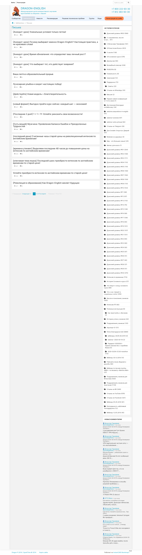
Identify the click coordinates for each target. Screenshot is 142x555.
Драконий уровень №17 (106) (117, 217)
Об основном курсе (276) (115, 57)
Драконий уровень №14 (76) (116, 205)
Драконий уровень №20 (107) (117, 230)
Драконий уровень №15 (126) (117, 209)
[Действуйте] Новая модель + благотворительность (39, 94)
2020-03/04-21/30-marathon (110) (116, 352)
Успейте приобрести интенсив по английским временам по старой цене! (50, 173)
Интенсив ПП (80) (112, 304)
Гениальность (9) (112, 74)
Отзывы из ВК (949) (113, 389)
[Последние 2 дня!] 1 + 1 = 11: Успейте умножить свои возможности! (48, 114)
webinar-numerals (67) (114, 118)
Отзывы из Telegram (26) (115, 126)
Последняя (42, 194)
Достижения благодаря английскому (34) (114, 106)
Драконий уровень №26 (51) (116, 256)
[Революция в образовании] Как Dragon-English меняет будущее (46, 183)
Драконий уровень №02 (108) (117, 154)
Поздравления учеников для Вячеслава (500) (115, 378)
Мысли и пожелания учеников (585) (116, 299)
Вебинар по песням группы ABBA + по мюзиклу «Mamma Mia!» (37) (116, 370)
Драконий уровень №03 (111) (117, 158)
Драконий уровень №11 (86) (116, 192)
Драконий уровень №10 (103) (117, 188)
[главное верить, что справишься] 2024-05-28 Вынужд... (116, 538)
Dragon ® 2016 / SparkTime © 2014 (24, 552)
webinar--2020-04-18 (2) (116, 340)
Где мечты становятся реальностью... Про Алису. (116, 512)
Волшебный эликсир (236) (115, 65)
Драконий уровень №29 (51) (116, 269)
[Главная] (12, 23)
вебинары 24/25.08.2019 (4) (117, 336)
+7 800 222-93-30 (121, 9)
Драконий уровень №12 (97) (116, 196)
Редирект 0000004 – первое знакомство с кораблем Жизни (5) (116, 346)
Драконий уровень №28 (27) (116, 264)
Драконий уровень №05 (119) (117, 166)
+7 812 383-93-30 (121, 12)
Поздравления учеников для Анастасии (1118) (115, 384)
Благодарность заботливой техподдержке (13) (115, 407)
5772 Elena (108, 498)
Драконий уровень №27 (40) (116, 260)
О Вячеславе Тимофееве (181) (117, 44)
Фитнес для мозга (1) (114, 145)
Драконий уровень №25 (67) (116, 252)
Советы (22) (111, 86)
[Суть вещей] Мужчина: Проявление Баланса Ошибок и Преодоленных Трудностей (49, 125)
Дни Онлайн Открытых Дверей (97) (116, 131)
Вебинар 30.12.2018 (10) (115, 357)
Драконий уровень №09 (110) (117, 183)
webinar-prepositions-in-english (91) (116, 112)
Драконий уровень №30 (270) (117, 273)
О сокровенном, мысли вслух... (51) (113, 39)
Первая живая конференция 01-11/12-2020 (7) (115, 100)
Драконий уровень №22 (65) (116, 239)
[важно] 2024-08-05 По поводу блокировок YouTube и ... (116, 427)
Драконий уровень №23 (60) (116, 243)
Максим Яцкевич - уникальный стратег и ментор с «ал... (115, 453)
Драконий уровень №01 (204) (117, 149)
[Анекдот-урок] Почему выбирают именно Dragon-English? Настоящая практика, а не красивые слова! (55, 43)
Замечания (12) (112, 78)
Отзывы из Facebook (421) (116, 398)
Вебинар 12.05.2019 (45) (115, 412)
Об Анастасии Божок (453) (116, 48)
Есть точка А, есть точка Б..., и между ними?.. (114, 525)
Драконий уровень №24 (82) (116, 247)
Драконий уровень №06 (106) (117, 171)
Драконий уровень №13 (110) (117, 200)
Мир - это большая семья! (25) (117, 141)
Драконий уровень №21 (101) (117, 235)
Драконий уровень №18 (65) (116, 222)
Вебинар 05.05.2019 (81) (115, 402)
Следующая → (26, 194)
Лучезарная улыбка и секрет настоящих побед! (37, 84)
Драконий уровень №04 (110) (117, 162)
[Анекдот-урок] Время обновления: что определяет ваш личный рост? (49, 54)
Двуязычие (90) (112, 61)
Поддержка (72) (112, 82)
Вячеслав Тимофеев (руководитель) (111, 424)
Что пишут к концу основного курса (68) (116, 287)
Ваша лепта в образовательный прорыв (33, 74)
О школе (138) (111, 52)
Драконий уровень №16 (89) (116, 213)
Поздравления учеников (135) (117, 323)
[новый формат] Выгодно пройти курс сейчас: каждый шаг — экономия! (50, 104)
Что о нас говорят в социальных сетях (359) (112, 293)
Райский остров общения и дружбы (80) (115, 363)
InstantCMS (117, 552)
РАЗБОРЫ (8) (111, 69)
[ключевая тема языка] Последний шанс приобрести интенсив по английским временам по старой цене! (53, 161)
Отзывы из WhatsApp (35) (115, 90)
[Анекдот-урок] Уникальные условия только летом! (39, 32)
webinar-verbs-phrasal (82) (115, 122)
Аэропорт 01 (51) (112, 327)
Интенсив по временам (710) (116, 277)
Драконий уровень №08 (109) (117, 179)
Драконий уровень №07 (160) (117, 175)
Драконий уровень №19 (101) (117, 226)
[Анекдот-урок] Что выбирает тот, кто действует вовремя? (43, 64)
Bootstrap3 (125, 552)
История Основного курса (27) (117, 281)
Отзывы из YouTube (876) (115, 393)
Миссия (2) (110, 94)
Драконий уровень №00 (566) (117, 33)
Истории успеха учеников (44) (117, 319)
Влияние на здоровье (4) (115, 137)
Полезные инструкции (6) (115, 309)
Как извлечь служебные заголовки (113, 500)
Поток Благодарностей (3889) (117, 332)
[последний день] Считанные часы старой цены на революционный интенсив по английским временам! (54, 137)
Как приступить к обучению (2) (116, 314)
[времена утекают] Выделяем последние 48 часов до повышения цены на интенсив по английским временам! (51, 149)
